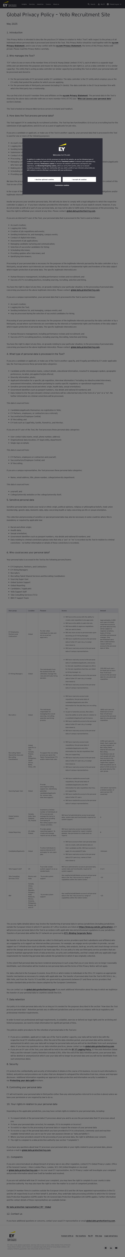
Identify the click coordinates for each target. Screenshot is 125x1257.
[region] (62, 166)
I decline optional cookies (44, 179)
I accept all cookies (79, 179)
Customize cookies (62, 185)
